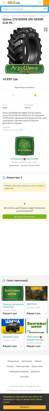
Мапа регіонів (22, 366)
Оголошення (13, 361)
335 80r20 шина (11, 336)
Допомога (35, 371)
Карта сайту (37, 366)
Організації (27, 361)
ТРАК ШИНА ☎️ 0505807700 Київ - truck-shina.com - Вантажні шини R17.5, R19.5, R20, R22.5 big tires (35, 338)
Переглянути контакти (24, 87)
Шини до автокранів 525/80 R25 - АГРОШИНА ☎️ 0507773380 (13, 305)
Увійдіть (8, 185)
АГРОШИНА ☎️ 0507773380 (24, 159)
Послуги (10, 366)
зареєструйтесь (23, 185)
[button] (10, 402)
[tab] (12, 177)
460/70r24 (32, 304)
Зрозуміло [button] (24, 407)
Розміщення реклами (18, 371)
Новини (37, 361)
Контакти (24, 376)
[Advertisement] (24, 247)
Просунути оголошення (24, 216)
